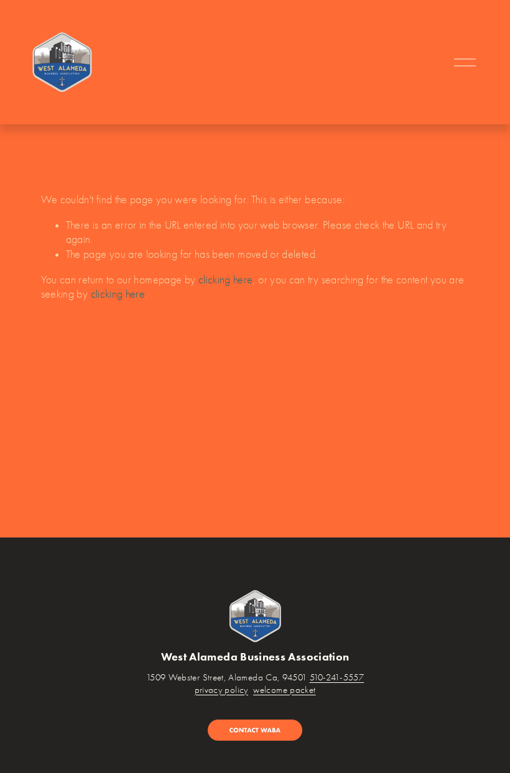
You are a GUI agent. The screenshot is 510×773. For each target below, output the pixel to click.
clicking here (225, 279)
